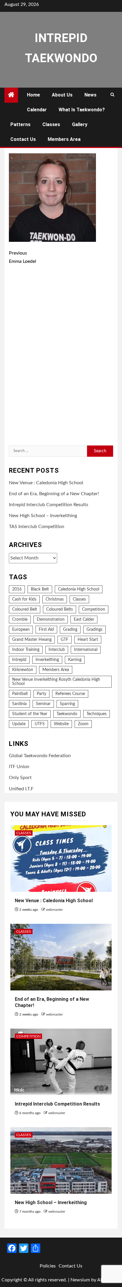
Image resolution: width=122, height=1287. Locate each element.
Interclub (57, 650)
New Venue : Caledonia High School (46, 482)
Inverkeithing (47, 660)
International (85, 650)
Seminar (43, 704)
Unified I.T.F (21, 788)
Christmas (55, 599)
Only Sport (20, 777)
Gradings (94, 630)
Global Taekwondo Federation (40, 755)
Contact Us (23, 139)
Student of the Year (29, 714)
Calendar (37, 109)
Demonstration (51, 619)
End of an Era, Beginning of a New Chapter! (54, 493)
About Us (62, 95)
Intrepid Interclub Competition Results (48, 504)
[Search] (112, 95)
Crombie (20, 619)
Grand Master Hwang (32, 640)
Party (41, 694)
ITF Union (19, 766)
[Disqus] (61, 356)
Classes (51, 124)
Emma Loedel (22, 257)
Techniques (96, 714)
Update (18, 724)
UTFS (40, 724)
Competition (93, 609)
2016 (17, 589)
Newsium (80, 1280)
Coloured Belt (24, 609)
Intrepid (19, 660)
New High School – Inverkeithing (43, 515)
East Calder (84, 619)
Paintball (20, 694)
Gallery (79, 124)
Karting (74, 660)
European (21, 630)
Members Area (64, 139)
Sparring (67, 704)
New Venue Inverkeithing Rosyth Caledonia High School (56, 682)
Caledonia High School (78, 589)
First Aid (46, 630)
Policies (48, 1266)
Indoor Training (25, 650)
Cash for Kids (24, 599)
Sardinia (19, 704)
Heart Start (88, 640)
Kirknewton (22, 670)
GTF (64, 640)
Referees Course (70, 694)
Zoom (83, 724)
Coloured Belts (59, 609)
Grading (70, 630)
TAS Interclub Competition (36, 526)
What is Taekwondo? (82, 109)
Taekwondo (67, 714)
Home (33, 95)
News (90, 95)
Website (61, 724)
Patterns (20, 124)
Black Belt (40, 589)
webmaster (54, 909)
